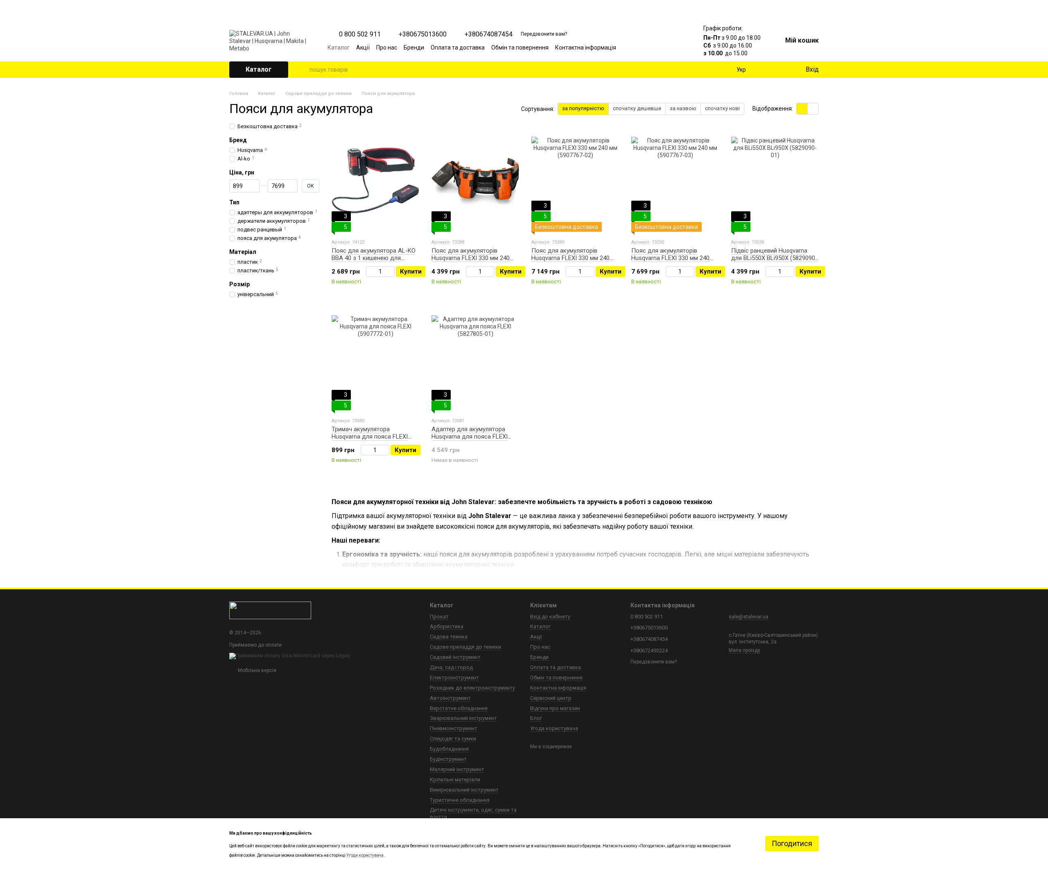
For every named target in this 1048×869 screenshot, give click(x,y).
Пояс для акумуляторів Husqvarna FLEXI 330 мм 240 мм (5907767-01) (470, 258)
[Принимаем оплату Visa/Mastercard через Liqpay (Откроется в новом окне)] (289, 656)
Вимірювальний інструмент (464, 790)
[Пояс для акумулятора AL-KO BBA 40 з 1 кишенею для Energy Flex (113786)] (375, 180)
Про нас (386, 47)
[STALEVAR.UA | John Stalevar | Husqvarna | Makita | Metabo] (270, 610)
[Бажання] (782, 70)
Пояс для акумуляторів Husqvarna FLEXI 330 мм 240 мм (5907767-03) (670, 258)
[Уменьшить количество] (369, 271)
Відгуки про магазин (555, 708)
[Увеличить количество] (390, 271)
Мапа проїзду (744, 650)
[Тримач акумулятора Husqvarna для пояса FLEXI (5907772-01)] (375, 359)
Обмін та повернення (520, 47)
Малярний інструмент (457, 769)
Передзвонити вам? (544, 34)
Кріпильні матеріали (455, 779)
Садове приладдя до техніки (465, 647)
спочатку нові (722, 108)
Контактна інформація (585, 47)
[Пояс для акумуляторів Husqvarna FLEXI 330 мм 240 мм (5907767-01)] (475, 180)
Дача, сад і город (451, 667)
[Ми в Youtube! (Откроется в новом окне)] (644, 47)
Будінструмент (448, 759)
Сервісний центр (550, 698)
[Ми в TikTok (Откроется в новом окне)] (674, 47)
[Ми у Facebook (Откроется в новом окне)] (634, 47)
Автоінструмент (450, 698)
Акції (363, 47)
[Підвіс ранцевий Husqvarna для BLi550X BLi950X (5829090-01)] (775, 180)
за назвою (683, 108)
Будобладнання (449, 749)
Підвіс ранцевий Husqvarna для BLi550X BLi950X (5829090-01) (774, 258)
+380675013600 (423, 34)
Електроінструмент (454, 677)
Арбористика (446, 626)
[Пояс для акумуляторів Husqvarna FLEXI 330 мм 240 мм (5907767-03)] (675, 180)
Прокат (439, 616)
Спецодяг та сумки (453, 738)
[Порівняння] (765, 70)
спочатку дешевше (637, 108)
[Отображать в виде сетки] (802, 108)
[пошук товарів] (302, 69)
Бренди (414, 47)
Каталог (339, 47)
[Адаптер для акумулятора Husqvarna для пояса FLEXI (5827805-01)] (475, 359)
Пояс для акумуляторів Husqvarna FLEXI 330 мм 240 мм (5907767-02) (570, 258)
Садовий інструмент (455, 657)
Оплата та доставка (458, 47)
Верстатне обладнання (459, 708)
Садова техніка (449, 637)
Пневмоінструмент (453, 728)
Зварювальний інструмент (463, 718)
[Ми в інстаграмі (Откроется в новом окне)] (654, 47)
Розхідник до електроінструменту (472, 688)
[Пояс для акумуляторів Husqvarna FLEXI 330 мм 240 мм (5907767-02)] (575, 180)
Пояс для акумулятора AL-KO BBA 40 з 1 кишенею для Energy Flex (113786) (374, 258)
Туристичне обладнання (460, 800)
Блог (536, 718)
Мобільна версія (256, 670)
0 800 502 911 (360, 34)
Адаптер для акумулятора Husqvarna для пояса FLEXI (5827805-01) (469, 436)
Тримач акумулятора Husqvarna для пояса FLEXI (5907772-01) (370, 436)
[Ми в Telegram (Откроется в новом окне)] (664, 47)
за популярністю (583, 108)
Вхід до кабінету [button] (550, 616)
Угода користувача (554, 728)
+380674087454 (489, 34)
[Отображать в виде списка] (813, 108)
